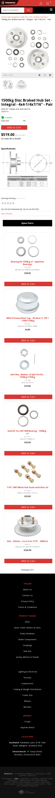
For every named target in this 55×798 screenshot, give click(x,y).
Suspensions (27, 683)
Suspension (24, 779)
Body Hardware (27, 633)
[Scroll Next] (49, 84)
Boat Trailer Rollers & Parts (27, 627)
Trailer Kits (27, 695)
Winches (27, 707)
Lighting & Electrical (27, 671)
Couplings (27, 645)
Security (27, 677)
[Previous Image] (5, 52)
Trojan (27, 721)
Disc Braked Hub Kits (38, 17)
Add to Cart (14, 127)
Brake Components (27, 639)
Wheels (27, 701)
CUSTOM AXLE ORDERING (23, 774)
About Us (27, 589)
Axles (27, 622)
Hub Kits (24, 17)
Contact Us (27, 595)
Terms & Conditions (27, 607)
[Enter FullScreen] (45, 75)
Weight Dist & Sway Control (34, 784)
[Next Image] (49, 52)
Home (3, 17)
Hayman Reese (27, 727)
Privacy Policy (27, 601)
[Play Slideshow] (39, 75)
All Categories (13, 17)
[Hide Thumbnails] (50, 75)
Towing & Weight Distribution (27, 689)
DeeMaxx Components (30, 786)
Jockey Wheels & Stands (27, 657)
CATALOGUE (39, 774)
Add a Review (6, 213)
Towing (20, 784)
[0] (2, 203)
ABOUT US (32, 775)
